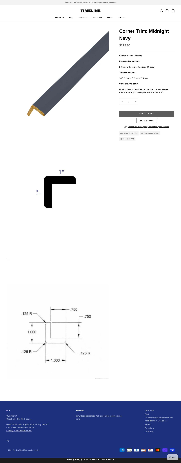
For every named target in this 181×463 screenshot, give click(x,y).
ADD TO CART (146, 113)
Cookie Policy (107, 459)
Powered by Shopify (31, 450)
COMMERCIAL (83, 17)
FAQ (70, 17)
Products (59, 17)
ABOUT (110, 17)
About (148, 424)
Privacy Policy (74, 459)
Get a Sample (147, 120)
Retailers (149, 428)
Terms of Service (90, 459)
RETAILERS (97, 17)
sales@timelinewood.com (19, 430)
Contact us (86, 2)
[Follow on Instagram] (7, 440)
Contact (149, 431)
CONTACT (122, 17)
